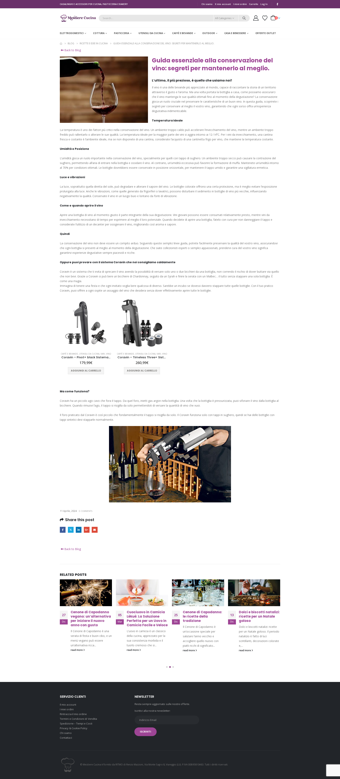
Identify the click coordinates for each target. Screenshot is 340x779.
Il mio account (223, 4)
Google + (87, 530)
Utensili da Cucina (151, 33)
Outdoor (208, 33)
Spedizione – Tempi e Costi (76, 723)
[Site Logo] (78, 18)
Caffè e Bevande (182, 33)
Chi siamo (207, 4)
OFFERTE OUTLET (265, 33)
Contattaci (66, 737)
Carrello (253, 4)
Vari (103, 353)
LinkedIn (78, 530)
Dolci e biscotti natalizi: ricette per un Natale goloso (203, 616)
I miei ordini (240, 4)
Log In (264, 4)
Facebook (63, 530)
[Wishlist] (265, 18)
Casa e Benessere (235, 33)
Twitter (71, 530)
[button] (166, 667)
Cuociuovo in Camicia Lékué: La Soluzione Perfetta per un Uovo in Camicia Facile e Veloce (91, 618)
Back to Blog (72, 50)
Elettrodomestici (72, 33)
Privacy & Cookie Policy (74, 728)
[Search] (244, 18)
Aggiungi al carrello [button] (86, 370)
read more (77, 650)
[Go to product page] (86, 323)
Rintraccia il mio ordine (73, 714)
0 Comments (85, 511)
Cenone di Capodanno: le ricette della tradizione (146, 616)
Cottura (98, 33)
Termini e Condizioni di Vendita (78, 719)
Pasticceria (121, 33)
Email (94, 530)
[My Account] (256, 18)
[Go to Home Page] (61, 43)
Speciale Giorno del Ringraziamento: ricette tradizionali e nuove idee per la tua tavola (257, 621)
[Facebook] (277, 4)
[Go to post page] (86, 592)
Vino (108, 353)
